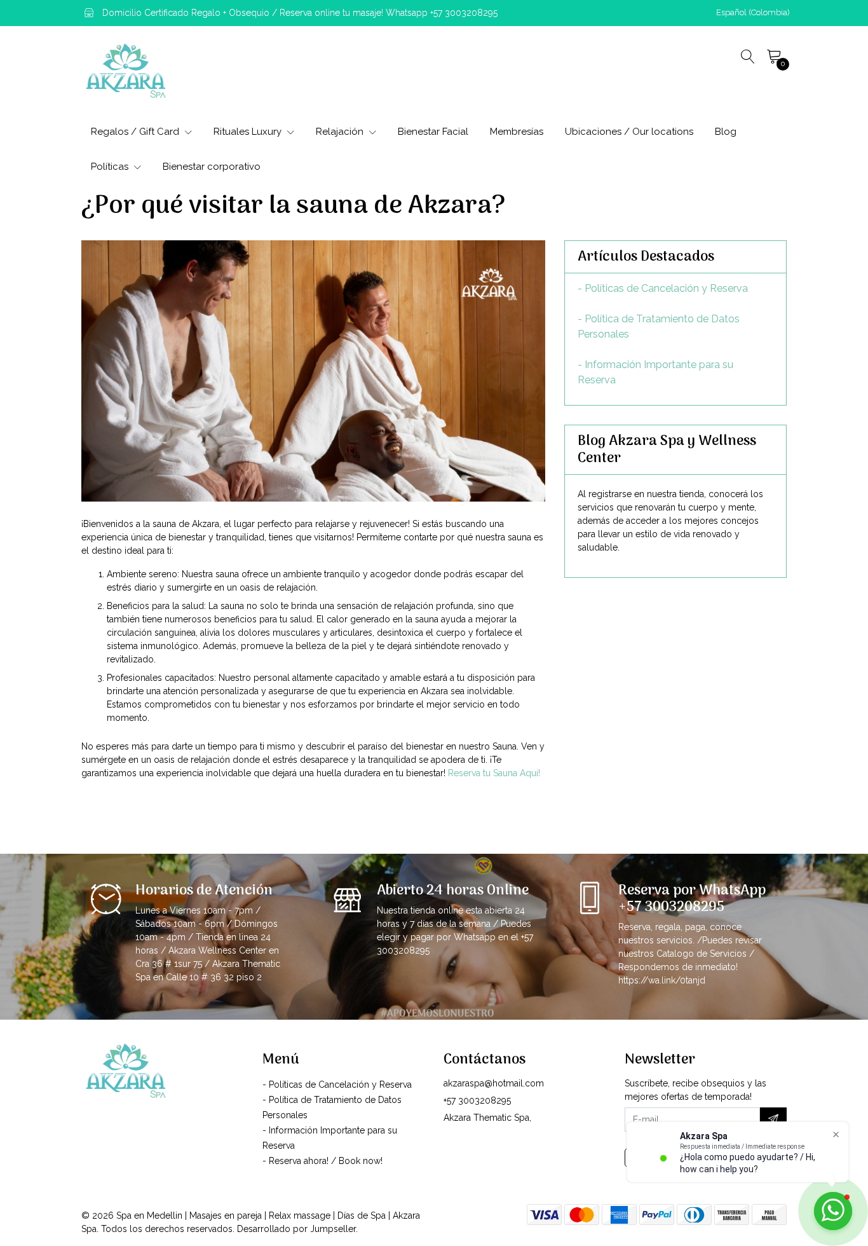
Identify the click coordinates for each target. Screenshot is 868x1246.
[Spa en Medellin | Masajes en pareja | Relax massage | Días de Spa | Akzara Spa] (125, 71)
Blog (725, 131)
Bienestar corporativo (212, 166)
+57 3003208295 (477, 1100)
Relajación (341, 131)
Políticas (111, 166)
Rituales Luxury (249, 131)
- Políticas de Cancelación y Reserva (663, 288)
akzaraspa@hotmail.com (494, 1083)
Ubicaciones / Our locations (629, 131)
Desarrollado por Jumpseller (296, 1229)
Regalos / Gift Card (136, 131)
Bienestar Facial (433, 131)
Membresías (516, 131)
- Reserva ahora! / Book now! (322, 1161)
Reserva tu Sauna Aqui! (494, 773)
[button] (753, 12)
